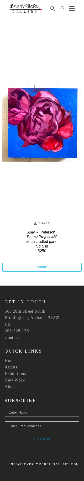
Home (10, 360)
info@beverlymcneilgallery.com (44, 464)
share (44, 223)
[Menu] (72, 8)
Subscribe (42, 439)
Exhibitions (15, 373)
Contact (12, 337)
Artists (11, 367)
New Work (15, 380)
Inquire (42, 267)
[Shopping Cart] (62, 8)
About (10, 387)
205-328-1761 (18, 331)
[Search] (52, 8)
